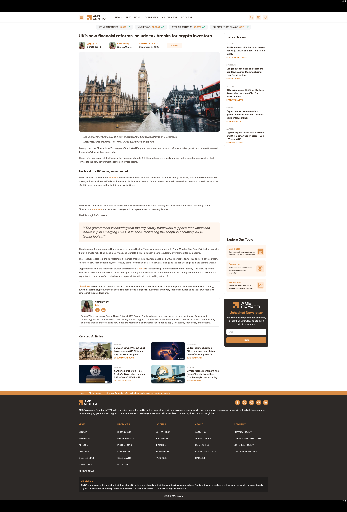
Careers (200, 458)
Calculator (169, 17)
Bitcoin (190, 367)
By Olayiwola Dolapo (124, 358)
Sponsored (124, 432)
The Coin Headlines (245, 451)
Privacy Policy (243, 432)
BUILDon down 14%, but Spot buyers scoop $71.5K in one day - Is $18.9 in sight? (129, 351)
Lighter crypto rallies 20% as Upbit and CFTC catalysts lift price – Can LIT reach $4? (245, 135)
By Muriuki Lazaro (122, 381)
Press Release (125, 438)
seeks (142, 268)
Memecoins (85, 464)
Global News (86, 471)
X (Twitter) (163, 432)
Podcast (186, 17)
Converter (151, 17)
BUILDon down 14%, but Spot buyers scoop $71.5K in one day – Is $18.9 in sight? (246, 50)
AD (343, 1)
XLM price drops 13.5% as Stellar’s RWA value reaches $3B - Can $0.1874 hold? (129, 374)
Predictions (133, 17)
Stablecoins (86, 458)
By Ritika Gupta (194, 381)
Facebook (162, 438)
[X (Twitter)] (97, 310)
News (118, 17)
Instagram (162, 451)
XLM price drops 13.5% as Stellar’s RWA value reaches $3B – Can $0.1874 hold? (245, 93)
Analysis (84, 451)
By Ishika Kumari (194, 358)
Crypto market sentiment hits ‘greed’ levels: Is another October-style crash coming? (245, 114)
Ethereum (191, 344)
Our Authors (203, 438)
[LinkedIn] (103, 310)
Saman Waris (94, 46)
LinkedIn (161, 445)
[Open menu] (81, 17)
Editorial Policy (244, 445)
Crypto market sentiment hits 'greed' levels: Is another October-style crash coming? (203, 374)
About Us (200, 432)
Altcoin (117, 344)
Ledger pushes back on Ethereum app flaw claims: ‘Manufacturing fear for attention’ (244, 72)
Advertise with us (205, 451)
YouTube (161, 458)
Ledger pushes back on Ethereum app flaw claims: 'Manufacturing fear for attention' (201, 351)
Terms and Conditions (247, 438)
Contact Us (202, 445)
